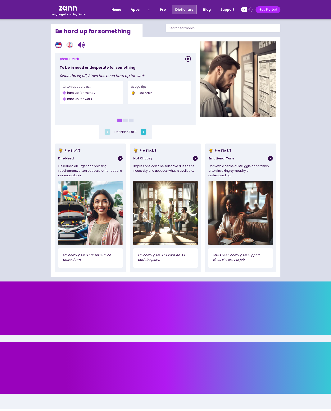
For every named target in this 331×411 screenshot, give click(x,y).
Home (116, 9)
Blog (207, 9)
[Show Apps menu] (149, 9)
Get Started (268, 9)
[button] (81, 45)
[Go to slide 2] (125, 120)
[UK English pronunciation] (69, 45)
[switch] (246, 9)
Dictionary (184, 9)
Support (227, 9)
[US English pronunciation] (58, 45)
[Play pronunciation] (188, 59)
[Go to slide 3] (131, 120)
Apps (135, 9)
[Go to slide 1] (119, 120)
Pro (163, 9)
